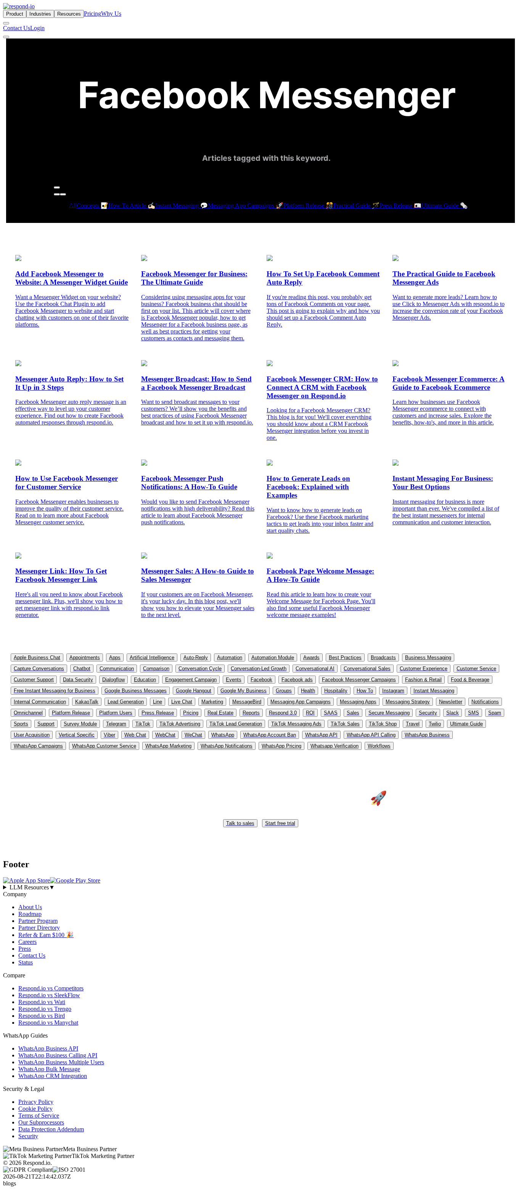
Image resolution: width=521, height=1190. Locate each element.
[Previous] (57, 194)
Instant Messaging (433, 690)
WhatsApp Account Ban (269, 735)
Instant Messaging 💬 (181, 205)
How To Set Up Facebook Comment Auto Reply (323, 278)
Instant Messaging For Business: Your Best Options (442, 482)
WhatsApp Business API (48, 1048)
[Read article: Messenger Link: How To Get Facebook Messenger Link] (18, 556)
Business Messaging (428, 657)
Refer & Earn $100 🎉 (46, 935)
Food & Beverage (470, 679)
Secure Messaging (389, 713)
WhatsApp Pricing (281, 746)
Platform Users (115, 713)
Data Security (78, 679)
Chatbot (81, 668)
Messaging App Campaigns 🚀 (245, 205)
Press (24, 948)
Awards (311, 657)
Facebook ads (297, 679)
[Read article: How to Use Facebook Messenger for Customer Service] (18, 463)
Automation (229, 657)
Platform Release (71, 713)
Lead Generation (126, 702)
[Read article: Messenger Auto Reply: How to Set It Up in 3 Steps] (18, 364)
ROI (310, 713)
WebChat (165, 735)
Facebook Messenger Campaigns (359, 679)
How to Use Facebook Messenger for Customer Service (66, 482)
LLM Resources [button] (32, 887)
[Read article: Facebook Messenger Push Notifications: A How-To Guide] (144, 463)
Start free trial (280, 823)
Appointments (84, 657)
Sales (353, 713)
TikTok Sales (345, 724)
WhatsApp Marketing (168, 746)
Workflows (379, 746)
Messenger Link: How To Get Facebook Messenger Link (61, 575)
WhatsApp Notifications (226, 746)
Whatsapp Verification (334, 746)
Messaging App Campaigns (300, 702)
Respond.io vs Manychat (48, 1022)
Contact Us (16, 28)
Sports (21, 724)
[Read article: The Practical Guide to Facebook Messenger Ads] (395, 259)
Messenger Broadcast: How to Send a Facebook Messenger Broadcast (196, 383)
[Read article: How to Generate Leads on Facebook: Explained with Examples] (270, 463)
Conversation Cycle (200, 668)
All (73, 205)
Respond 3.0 (283, 713)
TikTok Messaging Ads (296, 724)
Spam (494, 713)
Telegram (116, 724)
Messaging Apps (358, 702)
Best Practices (345, 657)
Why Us (111, 13)
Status (25, 962)
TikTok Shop (383, 724)
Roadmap (30, 914)
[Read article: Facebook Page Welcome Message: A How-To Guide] (270, 556)
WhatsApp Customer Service (104, 746)
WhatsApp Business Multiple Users (61, 1062)
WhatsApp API (321, 735)
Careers (27, 942)
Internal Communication (40, 702)
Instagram (393, 690)
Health (308, 690)
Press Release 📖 (400, 205)
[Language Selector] (6, 23)
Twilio (435, 724)
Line (157, 702)
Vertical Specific (77, 735)
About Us (30, 907)
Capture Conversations (39, 668)
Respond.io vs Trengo (44, 1009)
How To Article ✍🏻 (131, 205)
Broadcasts (383, 657)
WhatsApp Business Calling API (57, 1055)
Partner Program (38, 921)
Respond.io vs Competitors (51, 988)
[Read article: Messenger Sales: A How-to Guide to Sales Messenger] (144, 556)
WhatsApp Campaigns (38, 746)
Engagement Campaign (191, 679)
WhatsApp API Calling (371, 735)
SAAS (331, 713)
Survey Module (80, 724)
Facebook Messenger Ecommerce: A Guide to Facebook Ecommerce (448, 383)
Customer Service (476, 668)
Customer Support (34, 679)
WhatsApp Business (427, 735)
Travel (413, 724)
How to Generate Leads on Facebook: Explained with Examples (308, 486)
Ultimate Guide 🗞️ (444, 205)
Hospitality (335, 690)
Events (233, 679)
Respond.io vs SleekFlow (49, 995)
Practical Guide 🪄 (356, 205)
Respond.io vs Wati (41, 1002)
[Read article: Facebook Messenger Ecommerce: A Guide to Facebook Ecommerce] (395, 364)
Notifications (485, 702)
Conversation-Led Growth (258, 668)
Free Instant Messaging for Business (54, 690)
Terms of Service (38, 1115)
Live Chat (181, 702)
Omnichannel (28, 713)
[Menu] (6, 37)
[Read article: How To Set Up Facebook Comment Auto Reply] (270, 259)
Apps (115, 657)
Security (428, 713)
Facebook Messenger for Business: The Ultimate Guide (194, 278)
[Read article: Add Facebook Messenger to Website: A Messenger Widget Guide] (18, 259)
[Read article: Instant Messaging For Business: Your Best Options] (395, 463)
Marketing (212, 702)
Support (46, 724)
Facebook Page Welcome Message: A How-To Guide (320, 575)
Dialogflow (113, 679)
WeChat (193, 735)
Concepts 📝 (92, 205)
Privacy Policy (35, 1102)
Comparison (156, 668)
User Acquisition (32, 735)
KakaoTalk (86, 702)
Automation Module (272, 657)
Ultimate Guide (466, 724)
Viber (109, 735)
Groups (284, 690)
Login (37, 28)
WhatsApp (222, 735)
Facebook (261, 679)
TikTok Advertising (179, 724)
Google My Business (243, 690)
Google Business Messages (136, 690)
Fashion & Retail (423, 679)
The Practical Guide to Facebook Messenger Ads (443, 278)
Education (145, 679)
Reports (251, 713)
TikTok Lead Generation (235, 724)
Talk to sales (240, 823)
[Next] (63, 194)
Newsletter (450, 702)
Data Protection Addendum (51, 1129)
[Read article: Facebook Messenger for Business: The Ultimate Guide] (144, 259)
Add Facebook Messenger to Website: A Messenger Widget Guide (71, 278)
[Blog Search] (57, 187)
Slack (452, 713)
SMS (473, 713)
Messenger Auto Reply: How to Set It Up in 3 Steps (69, 383)
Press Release (158, 713)
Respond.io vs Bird (41, 1015)
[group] (260, 887)
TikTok (142, 724)
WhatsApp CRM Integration (52, 1076)
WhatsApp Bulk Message (49, 1069)
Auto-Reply (195, 657)
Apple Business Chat (37, 657)
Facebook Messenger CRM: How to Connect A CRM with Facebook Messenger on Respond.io (322, 387)
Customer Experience (423, 668)
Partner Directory (39, 927)
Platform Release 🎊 (308, 205)
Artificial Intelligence (152, 657)
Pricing (92, 13)
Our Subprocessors (41, 1122)
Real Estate (220, 713)
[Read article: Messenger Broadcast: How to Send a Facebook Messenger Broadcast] (144, 364)
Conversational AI (315, 668)
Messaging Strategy (408, 702)
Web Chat (135, 735)
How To (365, 690)
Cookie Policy (35, 1108)
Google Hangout (193, 690)
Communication (117, 668)
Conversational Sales (367, 668)
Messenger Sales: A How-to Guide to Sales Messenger (197, 575)
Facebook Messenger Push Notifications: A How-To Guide (189, 482)
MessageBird (246, 702)
